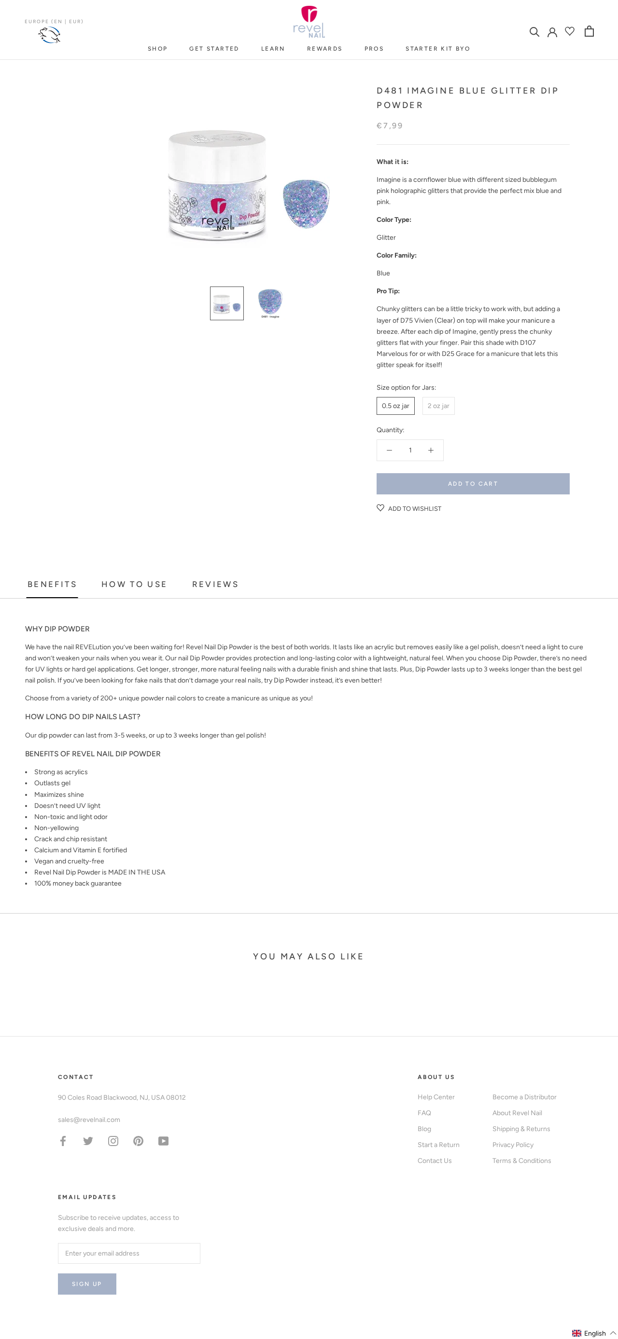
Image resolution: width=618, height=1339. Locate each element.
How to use (134, 584)
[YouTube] (163, 1140)
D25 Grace (458, 354)
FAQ (424, 1113)
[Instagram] (113, 1140)
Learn (273, 48)
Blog (424, 1129)
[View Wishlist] (571, 31)
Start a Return (439, 1145)
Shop (158, 48)
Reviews (215, 584)
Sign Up (87, 1284)
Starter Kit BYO (438, 48)
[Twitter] (88, 1140)
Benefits (52, 584)
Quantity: (391, 430)
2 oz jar (438, 406)
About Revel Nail (517, 1113)
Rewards (325, 48)
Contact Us (435, 1161)
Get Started (214, 48)
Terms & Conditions (521, 1161)
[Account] (552, 31)
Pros (374, 48)
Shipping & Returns (521, 1129)
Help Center (436, 1097)
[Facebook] (63, 1140)
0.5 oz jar (395, 406)
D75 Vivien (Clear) (427, 320)
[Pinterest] (138, 1140)
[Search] (535, 31)
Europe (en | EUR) (54, 21)
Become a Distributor (524, 1097)
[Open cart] (589, 31)
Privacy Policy (513, 1145)
